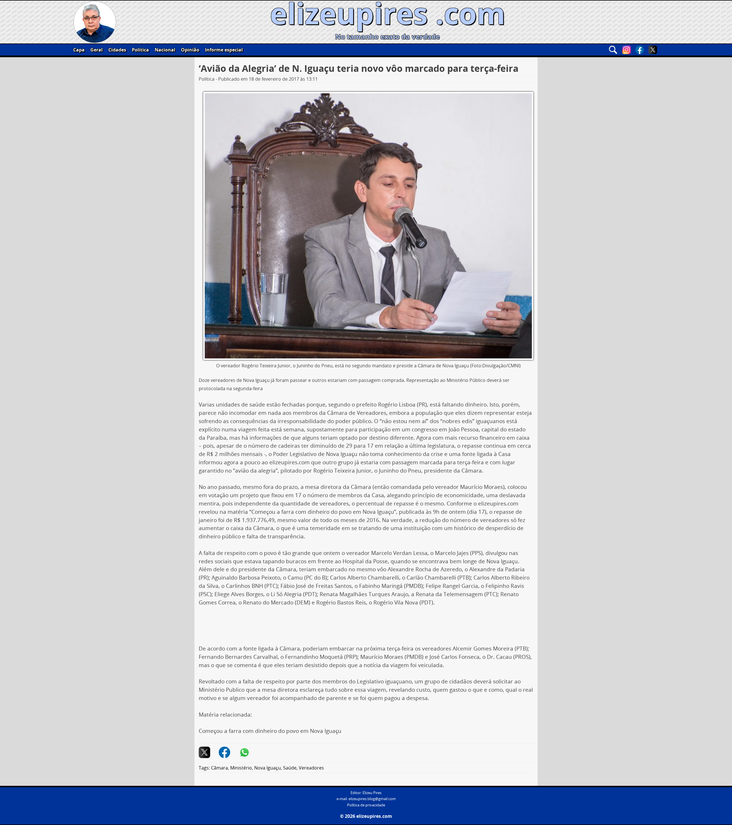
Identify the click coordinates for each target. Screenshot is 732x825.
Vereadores (311, 768)
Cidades (117, 50)
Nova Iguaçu (267, 768)
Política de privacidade (366, 805)
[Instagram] (626, 49)
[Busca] (613, 49)
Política (140, 50)
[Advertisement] (366, 627)
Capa (79, 50)
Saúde (290, 768)
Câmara (219, 768)
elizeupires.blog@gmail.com (372, 798)
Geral (96, 50)
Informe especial (224, 50)
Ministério (241, 768)
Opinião (190, 50)
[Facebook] (639, 49)
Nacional (165, 50)
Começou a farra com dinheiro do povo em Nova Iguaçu (270, 731)
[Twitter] (653, 49)
